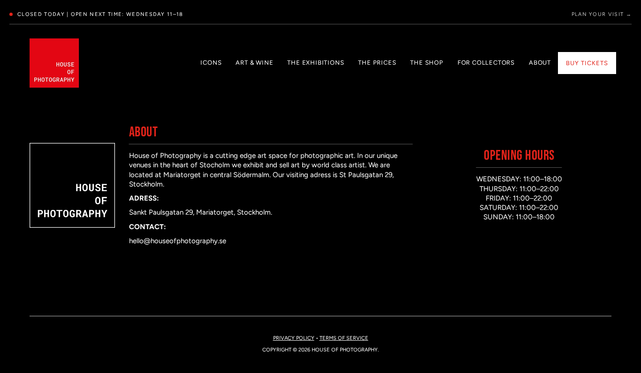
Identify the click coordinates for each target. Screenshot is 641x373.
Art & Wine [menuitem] (254, 62)
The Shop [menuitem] (426, 62)
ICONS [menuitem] (210, 62)
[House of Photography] (54, 63)
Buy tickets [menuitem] (587, 63)
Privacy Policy (293, 338)
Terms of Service (344, 338)
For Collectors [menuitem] (486, 62)
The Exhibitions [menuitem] (315, 62)
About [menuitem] (540, 62)
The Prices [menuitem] (377, 62)
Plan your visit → (602, 14)
